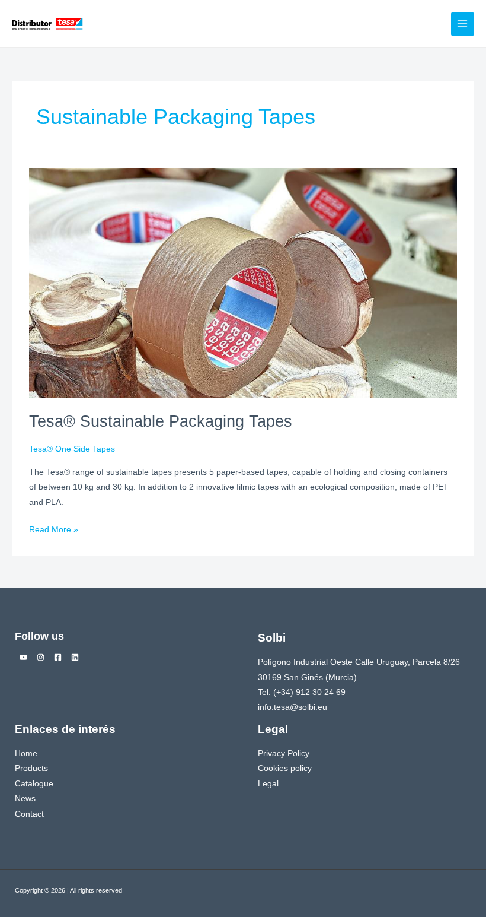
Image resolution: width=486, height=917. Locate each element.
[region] (154, 831)
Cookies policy (285, 768)
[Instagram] (40, 657)
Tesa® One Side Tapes (72, 449)
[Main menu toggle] (462, 24)
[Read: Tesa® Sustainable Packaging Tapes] (242, 282)
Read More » (53, 528)
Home (26, 753)
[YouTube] (23, 657)
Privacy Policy (283, 753)
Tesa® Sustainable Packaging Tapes (160, 421)
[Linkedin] (75, 657)
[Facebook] (57, 657)
